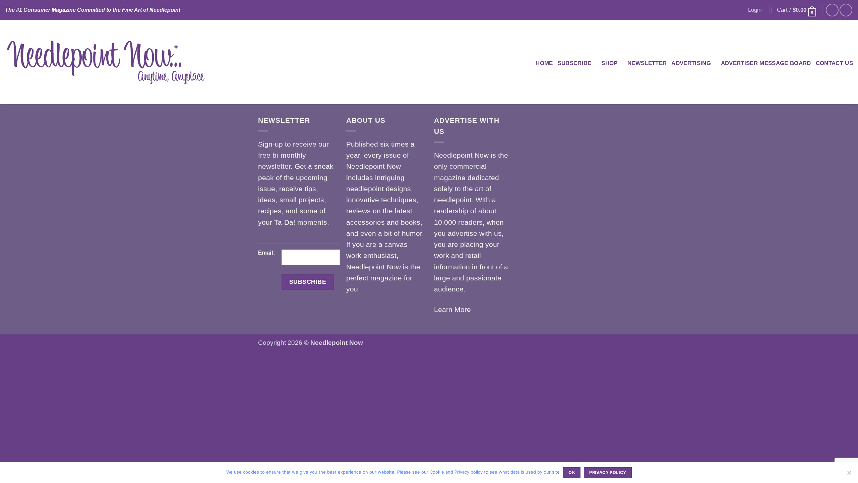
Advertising (691, 63)
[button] (754, 10)
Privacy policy (607, 472)
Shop (609, 63)
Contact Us (834, 63)
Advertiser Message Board (766, 63)
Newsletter (647, 63)
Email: (266, 253)
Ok (571, 472)
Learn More (452, 309)
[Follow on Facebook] (832, 10)
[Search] (735, 10)
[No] (849, 474)
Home (544, 63)
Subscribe (575, 63)
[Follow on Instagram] (846, 10)
